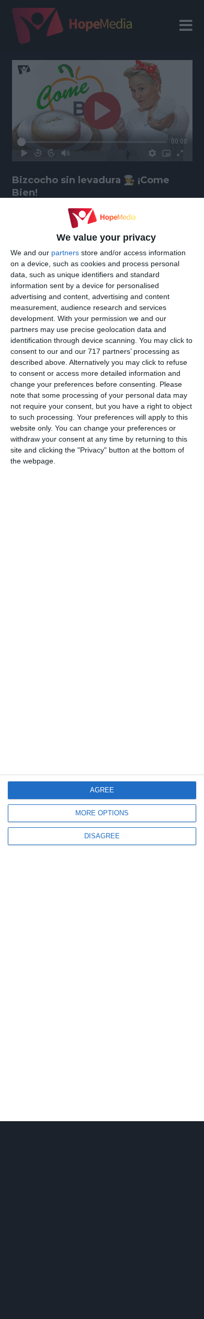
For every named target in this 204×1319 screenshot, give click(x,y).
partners (65, 252)
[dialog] (102, 659)
